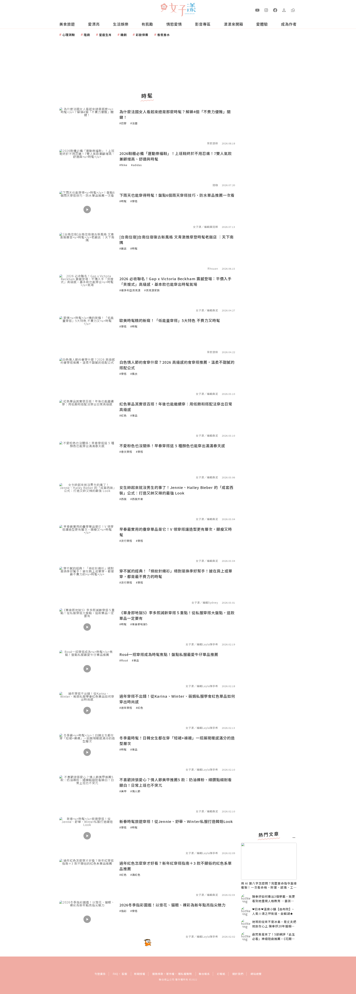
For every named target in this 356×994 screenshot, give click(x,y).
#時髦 (123, 201)
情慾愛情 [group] (174, 24)
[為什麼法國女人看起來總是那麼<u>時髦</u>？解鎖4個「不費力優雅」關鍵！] (87, 126)
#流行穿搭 (125, 541)
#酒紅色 (135, 875)
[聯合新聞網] (164, 8)
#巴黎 (123, 123)
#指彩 (123, 911)
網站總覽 (256, 974)
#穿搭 (134, 201)
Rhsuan (212, 268)
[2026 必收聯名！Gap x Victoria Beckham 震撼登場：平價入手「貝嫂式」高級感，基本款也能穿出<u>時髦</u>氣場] (87, 293)
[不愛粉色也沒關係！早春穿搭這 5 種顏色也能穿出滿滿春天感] (87, 460)
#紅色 (123, 415)
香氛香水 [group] (163, 34)
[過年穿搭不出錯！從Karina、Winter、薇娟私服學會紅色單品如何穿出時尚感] (87, 710)
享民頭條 (212, 143)
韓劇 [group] (124, 34)
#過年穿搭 (125, 708)
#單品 (134, 415)
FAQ (115, 974)
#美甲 (123, 791)
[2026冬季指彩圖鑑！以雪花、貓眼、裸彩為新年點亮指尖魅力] (87, 919)
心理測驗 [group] (68, 34)
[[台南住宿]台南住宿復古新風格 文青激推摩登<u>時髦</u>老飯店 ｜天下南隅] (87, 251)
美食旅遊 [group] (67, 24)
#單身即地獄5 (139, 624)
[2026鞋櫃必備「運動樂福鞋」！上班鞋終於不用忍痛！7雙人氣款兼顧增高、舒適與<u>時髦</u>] (87, 167)
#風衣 (134, 374)
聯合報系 (204, 974)
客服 (124, 974)
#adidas (136, 165)
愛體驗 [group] (262, 24)
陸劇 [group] (87, 34)
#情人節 (135, 791)
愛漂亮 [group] (94, 24)
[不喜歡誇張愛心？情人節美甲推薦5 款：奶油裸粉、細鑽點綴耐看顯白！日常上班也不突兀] (87, 794)
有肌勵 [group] (147, 24)
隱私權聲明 (185, 974)
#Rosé (123, 660)
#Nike (123, 165)
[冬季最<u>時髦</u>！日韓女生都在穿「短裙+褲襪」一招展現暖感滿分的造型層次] (87, 752)
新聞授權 (139, 974)
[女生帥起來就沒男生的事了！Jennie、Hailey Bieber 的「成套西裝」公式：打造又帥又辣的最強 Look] (87, 501)
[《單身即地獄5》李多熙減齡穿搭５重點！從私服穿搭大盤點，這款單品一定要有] (87, 627)
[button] (293, 10)
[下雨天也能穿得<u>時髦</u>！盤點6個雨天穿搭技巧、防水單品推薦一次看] (87, 209)
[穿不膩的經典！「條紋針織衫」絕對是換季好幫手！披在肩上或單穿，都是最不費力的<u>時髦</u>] (87, 585)
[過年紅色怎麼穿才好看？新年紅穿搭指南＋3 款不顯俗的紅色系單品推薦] (87, 877)
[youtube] (257, 10)
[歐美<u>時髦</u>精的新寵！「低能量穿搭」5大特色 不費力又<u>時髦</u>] (87, 334)
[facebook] (275, 10)
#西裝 (123, 499)
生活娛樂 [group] (120, 24)
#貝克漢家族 (152, 290)
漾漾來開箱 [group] (233, 24)
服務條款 (157, 974)
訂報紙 (221, 974)
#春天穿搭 (125, 451)
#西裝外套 (136, 499)
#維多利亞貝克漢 (130, 290)
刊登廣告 (100, 974)
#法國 (134, 123)
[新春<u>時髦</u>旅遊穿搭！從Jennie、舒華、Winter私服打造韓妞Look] (87, 835)
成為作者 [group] (289, 24)
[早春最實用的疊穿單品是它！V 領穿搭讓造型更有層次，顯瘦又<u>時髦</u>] (87, 543)
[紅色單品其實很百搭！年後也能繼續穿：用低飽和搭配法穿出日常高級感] (87, 418)
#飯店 (123, 248)
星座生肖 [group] (105, 34)
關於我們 (237, 974)
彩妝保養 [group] (142, 34)
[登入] (284, 10)
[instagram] (266, 10)
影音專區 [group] (203, 24)
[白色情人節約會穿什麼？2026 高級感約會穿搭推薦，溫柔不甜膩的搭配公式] (87, 376)
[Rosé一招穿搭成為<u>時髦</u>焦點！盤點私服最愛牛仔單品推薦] (87, 668)
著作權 (170, 974)
